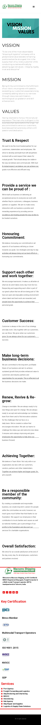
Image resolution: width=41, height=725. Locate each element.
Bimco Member (10, 618)
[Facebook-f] (7, 592)
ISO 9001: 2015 (10, 647)
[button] (33, 6)
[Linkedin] (13, 592)
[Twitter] (4, 592)
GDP (4, 677)
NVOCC (6, 662)
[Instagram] (10, 592)
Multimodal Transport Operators (19, 633)
